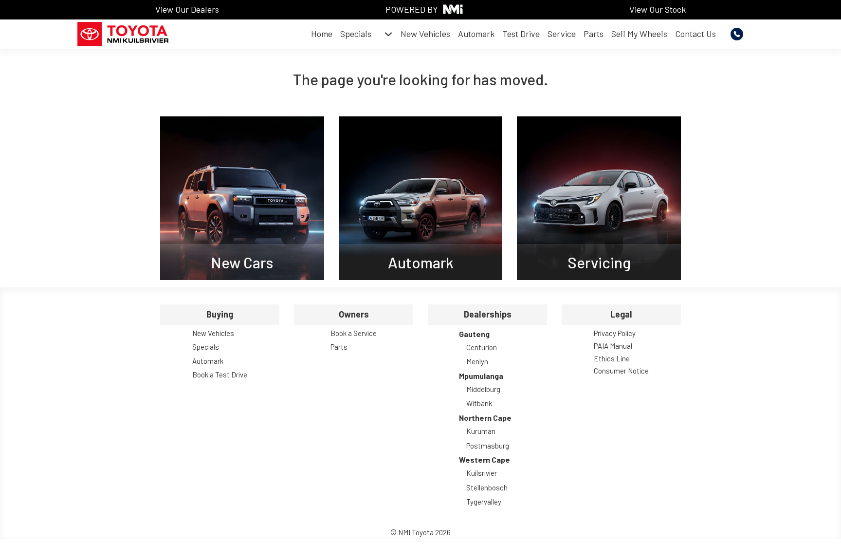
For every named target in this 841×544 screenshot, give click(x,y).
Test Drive (521, 33)
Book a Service (353, 333)
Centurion (481, 347)
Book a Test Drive (219, 374)
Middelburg (483, 389)
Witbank (479, 403)
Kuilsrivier (481, 473)
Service (562, 33)
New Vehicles (425, 33)
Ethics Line (612, 358)
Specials (355, 33)
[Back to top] (807, 514)
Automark (476, 33)
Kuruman (480, 431)
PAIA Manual (613, 345)
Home (321, 33)
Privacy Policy (615, 333)
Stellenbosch (487, 487)
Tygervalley (483, 501)
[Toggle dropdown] (388, 34)
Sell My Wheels (639, 33)
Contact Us (695, 33)
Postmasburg (487, 445)
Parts (593, 33)
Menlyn (477, 361)
